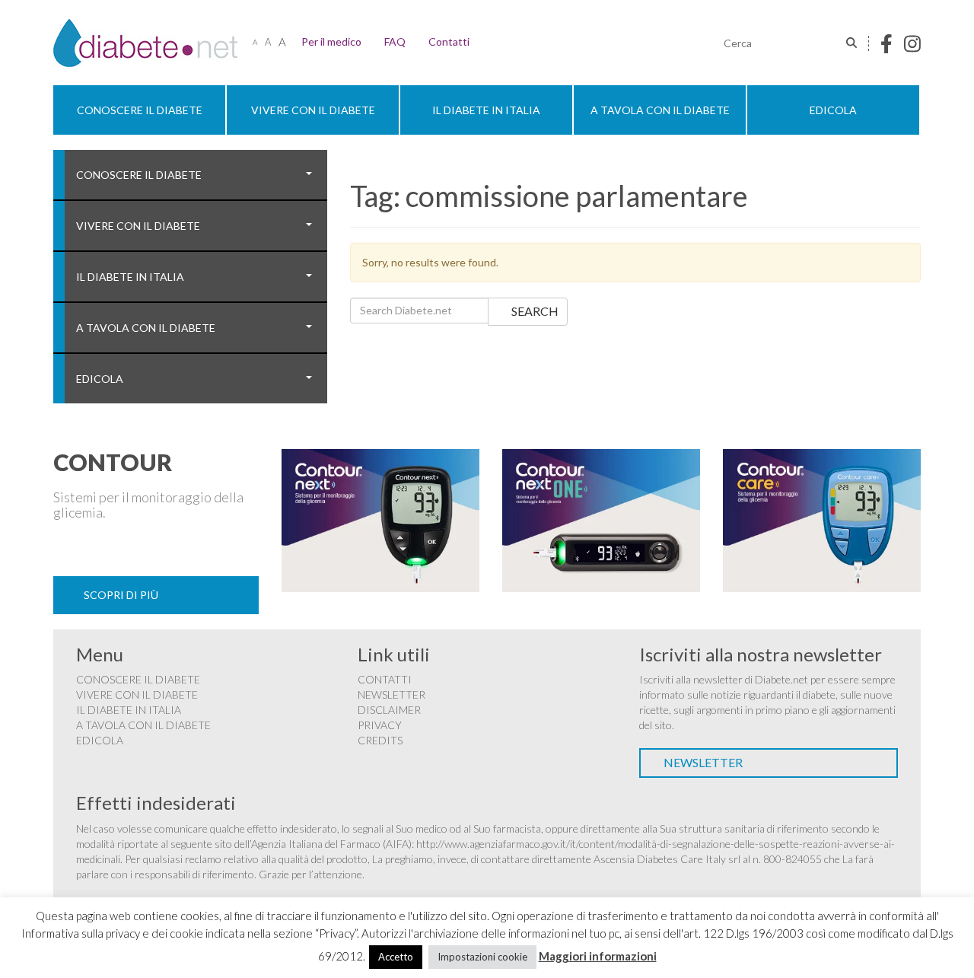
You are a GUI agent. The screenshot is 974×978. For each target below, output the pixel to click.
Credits (380, 740)
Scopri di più (121, 594)
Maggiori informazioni (598, 956)
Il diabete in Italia (486, 110)
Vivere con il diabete (313, 110)
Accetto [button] (395, 957)
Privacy (380, 724)
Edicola (833, 110)
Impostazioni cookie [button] (482, 957)
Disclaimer (389, 709)
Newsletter (391, 694)
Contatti (448, 41)
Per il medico (331, 41)
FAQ (395, 41)
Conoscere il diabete (139, 110)
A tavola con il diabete (660, 110)
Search (535, 311)
